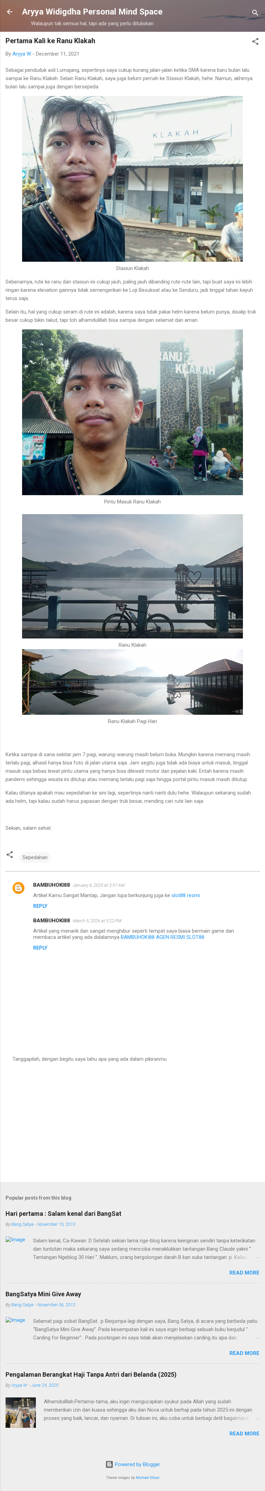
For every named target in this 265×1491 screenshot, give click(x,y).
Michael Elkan (147, 1477)
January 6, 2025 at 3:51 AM (99, 885)
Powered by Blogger (137, 1464)
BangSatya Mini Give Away (43, 1294)
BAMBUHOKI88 (51, 885)
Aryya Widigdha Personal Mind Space (92, 12)
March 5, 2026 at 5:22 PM (97, 920)
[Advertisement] (132, 1122)
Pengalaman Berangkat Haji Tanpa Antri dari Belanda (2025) (91, 1374)
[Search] (255, 14)
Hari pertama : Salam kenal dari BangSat (63, 1213)
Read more (244, 1273)
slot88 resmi (185, 895)
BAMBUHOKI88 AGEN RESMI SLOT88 (162, 937)
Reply (40, 906)
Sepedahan (35, 857)
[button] (255, 42)
